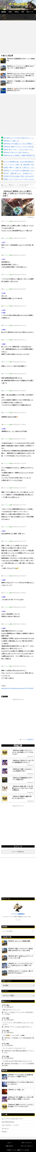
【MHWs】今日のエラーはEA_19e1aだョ (16, 152)
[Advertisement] (18, 33)
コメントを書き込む (18, 851)
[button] (32, 931)
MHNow (5, 696)
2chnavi (4, 1131)
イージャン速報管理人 (18, 914)
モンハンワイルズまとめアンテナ (12, 1118)
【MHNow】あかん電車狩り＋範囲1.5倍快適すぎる (19, 155)
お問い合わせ (9, 1146)
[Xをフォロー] (17, 920)
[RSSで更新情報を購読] (19, 920)
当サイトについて (27, 1142)
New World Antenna (8, 1122)
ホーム (9, 1142)
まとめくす (5, 1128)
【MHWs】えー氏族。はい (11, 141)
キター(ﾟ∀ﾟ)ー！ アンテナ (10, 1125)
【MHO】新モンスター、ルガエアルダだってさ (18, 149)
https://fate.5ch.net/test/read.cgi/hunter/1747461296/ (17, 688)
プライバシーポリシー (27, 1146)
